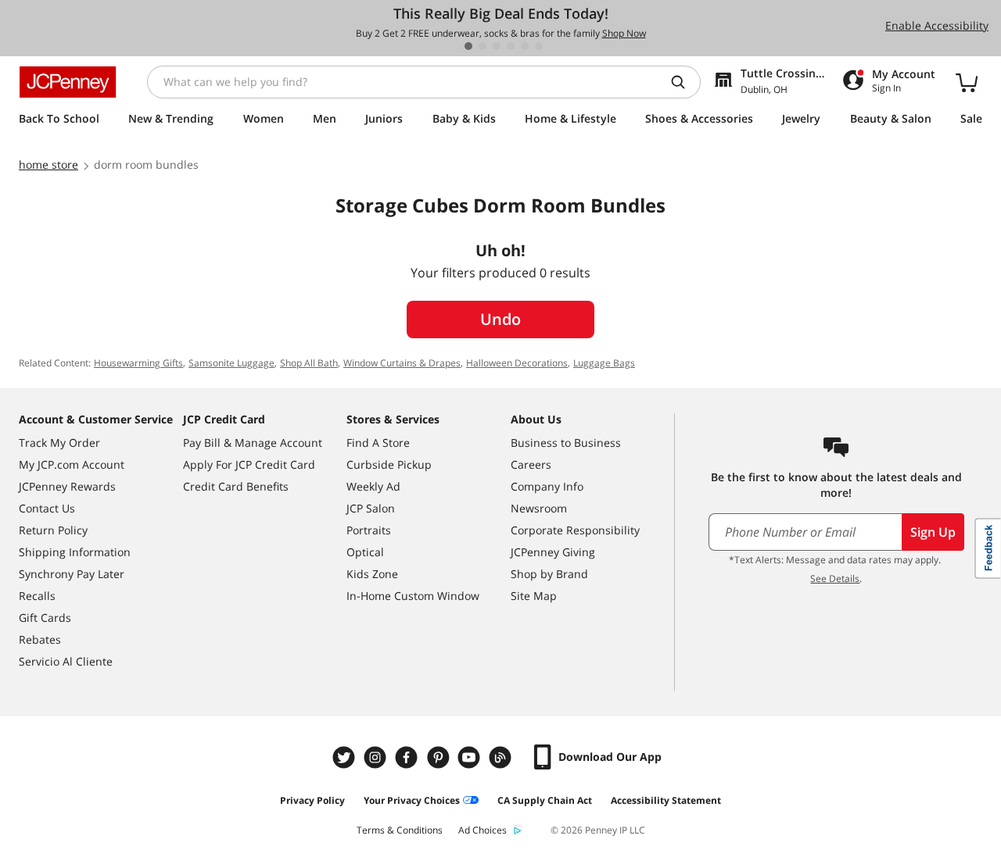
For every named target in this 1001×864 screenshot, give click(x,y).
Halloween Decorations (517, 363)
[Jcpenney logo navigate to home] (68, 82)
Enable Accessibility (936, 25)
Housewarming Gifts (138, 363)
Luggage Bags (604, 363)
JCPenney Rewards (67, 486)
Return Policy (53, 530)
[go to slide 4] (511, 46)
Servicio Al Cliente (66, 661)
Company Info (547, 486)
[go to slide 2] (482, 46)
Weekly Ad (373, 486)
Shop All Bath (309, 363)
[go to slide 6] (539, 46)
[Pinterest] (439, 757)
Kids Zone (372, 573)
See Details (834, 578)
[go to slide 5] (525, 46)
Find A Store (378, 442)
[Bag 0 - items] (966, 82)
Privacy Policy (312, 800)
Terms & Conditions (400, 830)
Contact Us (47, 508)
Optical (365, 551)
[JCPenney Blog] (502, 757)
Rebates (40, 639)
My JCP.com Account (71, 464)
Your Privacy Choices (412, 800)
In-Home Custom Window (412, 595)
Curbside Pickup (389, 464)
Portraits (368, 530)
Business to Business (566, 442)
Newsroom (539, 508)
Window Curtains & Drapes (402, 363)
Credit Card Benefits (236, 486)
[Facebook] (408, 757)
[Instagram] (377, 757)
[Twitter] (345, 757)
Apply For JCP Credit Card (249, 464)
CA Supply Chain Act (544, 800)
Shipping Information (75, 551)
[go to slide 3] (496, 46)
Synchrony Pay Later (71, 573)
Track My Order (59, 442)
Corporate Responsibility (575, 530)
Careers (531, 464)
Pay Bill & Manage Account (252, 442)
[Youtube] (470, 757)
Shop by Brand (549, 573)
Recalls (37, 595)
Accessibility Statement (666, 800)
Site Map (534, 595)
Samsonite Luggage (231, 363)
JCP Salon (370, 508)
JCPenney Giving (553, 551)
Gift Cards (45, 617)
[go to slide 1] (468, 46)
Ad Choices (482, 830)
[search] (684, 82)
